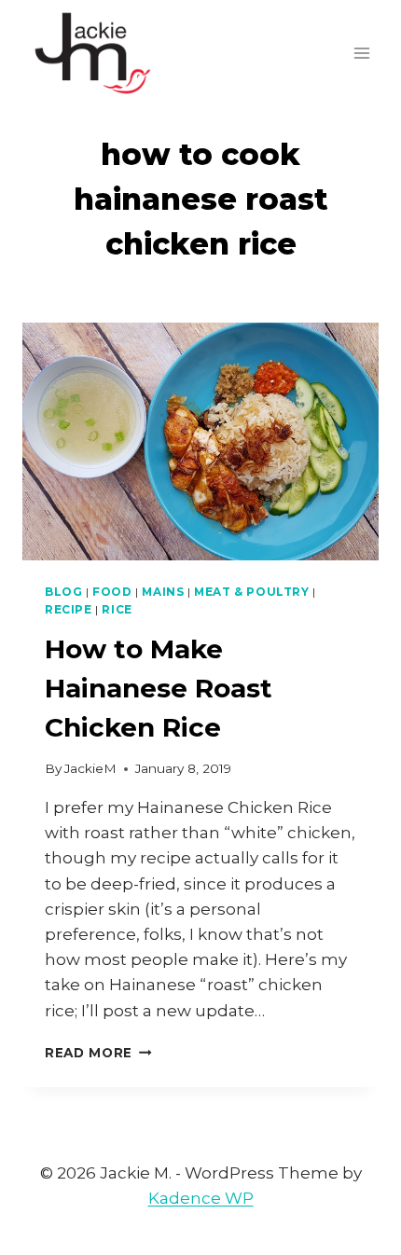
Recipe (68, 609)
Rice (116, 609)
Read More (98, 1052)
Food (111, 592)
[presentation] (200, 441)
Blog (63, 592)
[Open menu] (361, 52)
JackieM (90, 768)
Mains (163, 592)
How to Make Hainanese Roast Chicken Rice (158, 688)
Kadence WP (201, 1198)
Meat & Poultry (251, 592)
